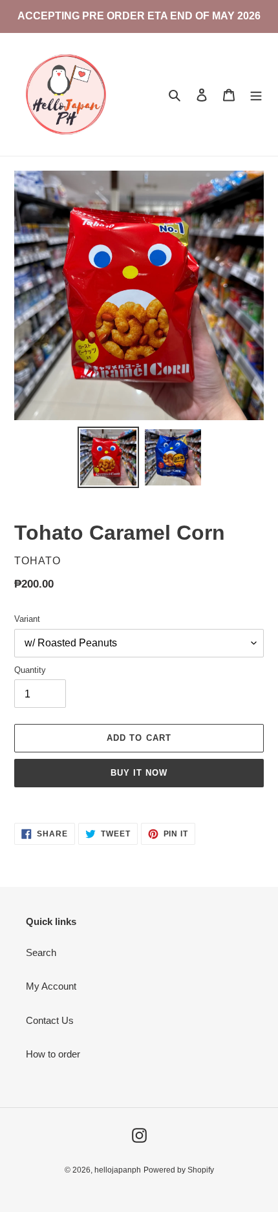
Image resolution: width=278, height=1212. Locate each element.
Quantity (30, 670)
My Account (51, 986)
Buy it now (139, 773)
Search (41, 952)
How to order (53, 1053)
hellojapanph (117, 1170)
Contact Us (50, 1020)
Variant (27, 619)
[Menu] (256, 95)
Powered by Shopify (179, 1170)
